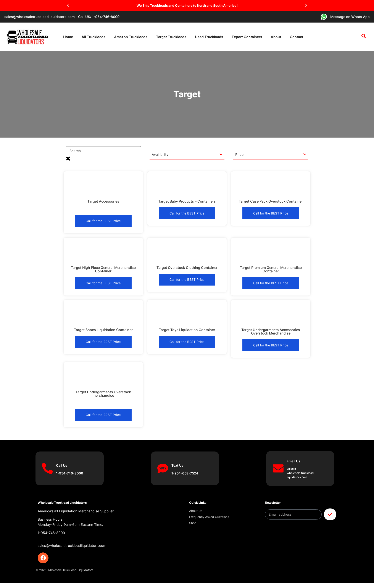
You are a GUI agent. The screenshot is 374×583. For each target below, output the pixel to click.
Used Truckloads (209, 37)
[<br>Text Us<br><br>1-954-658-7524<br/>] (162, 468)
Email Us (293, 461)
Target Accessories (103, 201)
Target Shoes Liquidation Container (103, 330)
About (276, 37)
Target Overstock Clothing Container (187, 267)
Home (68, 37)
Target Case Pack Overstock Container (271, 201)
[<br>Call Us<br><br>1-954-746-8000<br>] (47, 468)
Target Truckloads (171, 37)
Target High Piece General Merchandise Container (103, 269)
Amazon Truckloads (130, 37)
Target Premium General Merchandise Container (271, 269)
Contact (296, 37)
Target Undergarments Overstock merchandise (103, 394)
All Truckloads (93, 37)
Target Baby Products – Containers (187, 201)
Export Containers (247, 37)
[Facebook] (43, 557)
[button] (68, 5)
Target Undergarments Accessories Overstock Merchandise (270, 331)
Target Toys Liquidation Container (187, 330)
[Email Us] (278, 468)
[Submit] (330, 514)
